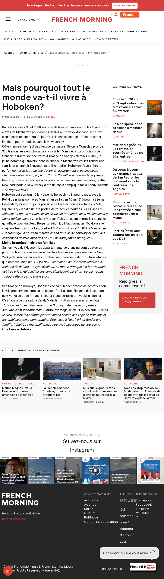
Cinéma (119, 116)
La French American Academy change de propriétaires (56, 391)
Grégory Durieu (94, 402)
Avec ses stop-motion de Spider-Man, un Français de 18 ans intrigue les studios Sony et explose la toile (142, 393)
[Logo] (41, 499)
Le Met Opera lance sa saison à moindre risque (127, 128)
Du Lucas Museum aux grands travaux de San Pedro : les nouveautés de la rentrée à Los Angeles (127, 179)
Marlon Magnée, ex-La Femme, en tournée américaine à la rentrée (128, 151)
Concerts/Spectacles (132, 161)
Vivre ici (37, 53)
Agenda (9, 53)
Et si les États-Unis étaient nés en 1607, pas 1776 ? (128, 235)
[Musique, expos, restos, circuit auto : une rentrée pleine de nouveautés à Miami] (102, 369)
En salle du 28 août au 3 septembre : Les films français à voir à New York (128, 105)
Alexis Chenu (10, 399)
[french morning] (82, 19)
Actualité (121, 194)
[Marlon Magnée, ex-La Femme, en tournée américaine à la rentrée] (21, 369)
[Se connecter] (116, 14)
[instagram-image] (13, 470)
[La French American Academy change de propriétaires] (62, 369)
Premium (129, 14)
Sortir (23, 53)
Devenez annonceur (14, 519)
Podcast (120, 243)
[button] (111, 13)
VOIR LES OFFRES (124, 5)
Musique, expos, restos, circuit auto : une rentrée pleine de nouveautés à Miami (128, 210)
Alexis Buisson (52, 399)
